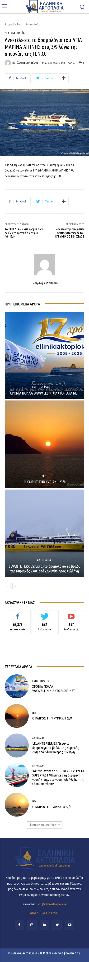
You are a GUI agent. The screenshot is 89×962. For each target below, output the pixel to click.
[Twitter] (57, 924)
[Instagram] (32, 924)
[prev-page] (8, 586)
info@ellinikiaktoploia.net (52, 904)
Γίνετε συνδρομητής (71, 613)
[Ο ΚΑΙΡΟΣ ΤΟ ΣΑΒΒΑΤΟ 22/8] (17, 805)
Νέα (19, 24)
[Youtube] (69, 924)
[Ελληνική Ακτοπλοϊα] (8, 63)
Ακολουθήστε (44, 613)
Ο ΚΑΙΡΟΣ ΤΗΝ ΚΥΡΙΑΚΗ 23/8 (45, 482)
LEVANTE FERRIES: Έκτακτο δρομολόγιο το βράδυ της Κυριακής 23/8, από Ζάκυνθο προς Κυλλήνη (44, 568)
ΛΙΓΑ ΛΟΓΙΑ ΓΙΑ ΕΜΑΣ (44, 913)
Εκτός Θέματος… (44, 386)
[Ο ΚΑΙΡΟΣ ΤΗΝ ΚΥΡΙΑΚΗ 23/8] (44, 444)
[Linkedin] (44, 924)
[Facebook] (19, 924)
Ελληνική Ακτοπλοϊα (27, 62)
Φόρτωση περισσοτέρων (42, 824)
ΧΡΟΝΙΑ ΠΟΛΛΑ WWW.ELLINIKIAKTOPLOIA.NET (44, 393)
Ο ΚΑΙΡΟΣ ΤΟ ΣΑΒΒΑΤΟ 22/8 (51, 807)
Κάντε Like (18, 613)
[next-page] (15, 586)
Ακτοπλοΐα (32, 24)
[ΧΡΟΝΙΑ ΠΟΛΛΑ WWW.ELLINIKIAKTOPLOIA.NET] (44, 355)
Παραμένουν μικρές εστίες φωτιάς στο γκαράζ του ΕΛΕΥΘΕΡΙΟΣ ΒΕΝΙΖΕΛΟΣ (69, 232)
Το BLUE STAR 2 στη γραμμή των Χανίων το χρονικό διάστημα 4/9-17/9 (24, 232)
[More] (64, 78)
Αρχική (9, 24)
